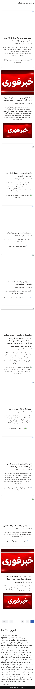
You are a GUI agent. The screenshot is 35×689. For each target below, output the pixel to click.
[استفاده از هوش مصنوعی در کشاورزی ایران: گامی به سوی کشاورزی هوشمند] (17, 82)
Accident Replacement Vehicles (12, 681)
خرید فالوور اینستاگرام (16, 643)
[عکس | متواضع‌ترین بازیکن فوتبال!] (17, 218)
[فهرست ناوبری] (3, 2)
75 (11, 621)
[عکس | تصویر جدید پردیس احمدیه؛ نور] (17, 510)
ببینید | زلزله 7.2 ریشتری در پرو (20, 409)
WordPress (13, 687)
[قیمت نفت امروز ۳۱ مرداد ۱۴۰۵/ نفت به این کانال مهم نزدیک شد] (17, 23)
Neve (23, 687)
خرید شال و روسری (15, 647)
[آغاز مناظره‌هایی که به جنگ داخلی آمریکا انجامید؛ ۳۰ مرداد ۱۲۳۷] (17, 449)
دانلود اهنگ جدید (14, 640)
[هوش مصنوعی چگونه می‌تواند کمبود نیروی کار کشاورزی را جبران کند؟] (17, 561)
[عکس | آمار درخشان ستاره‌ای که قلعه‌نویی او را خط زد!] (17, 266)
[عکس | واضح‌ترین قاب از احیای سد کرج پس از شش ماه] (17, 158)
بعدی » (5, 621)
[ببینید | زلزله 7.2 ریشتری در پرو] (17, 394)
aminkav (28, 43)
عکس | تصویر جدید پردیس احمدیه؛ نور (18, 525)
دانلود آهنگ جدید (12, 638)
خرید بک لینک (22, 638)
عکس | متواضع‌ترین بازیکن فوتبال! (19, 233)
